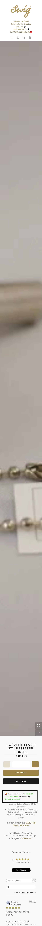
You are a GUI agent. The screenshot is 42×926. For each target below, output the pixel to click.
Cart (30, 38)
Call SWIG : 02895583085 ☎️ (21, 32)
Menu (12, 38)
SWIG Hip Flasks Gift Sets (24, 824)
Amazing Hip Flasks (21, 21)
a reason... (27, 838)
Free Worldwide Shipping (21, 24)
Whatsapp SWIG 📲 (21, 29)
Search (24, 38)
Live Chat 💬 (21, 27)
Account (18, 38)
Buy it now (21, 781)
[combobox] (25, 893)
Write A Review (21, 870)
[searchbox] (19, 880)
